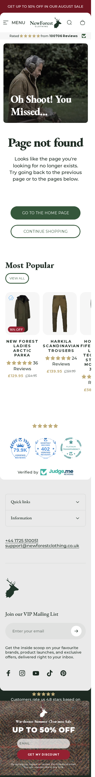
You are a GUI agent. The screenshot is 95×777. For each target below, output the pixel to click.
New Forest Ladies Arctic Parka (22, 348)
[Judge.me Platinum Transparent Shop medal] (71, 448)
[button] (20, 362)
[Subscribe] (76, 631)
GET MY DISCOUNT (44, 754)
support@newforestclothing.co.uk (42, 545)
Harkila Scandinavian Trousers (61, 346)
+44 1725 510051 (21, 540)
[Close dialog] (86, 704)
